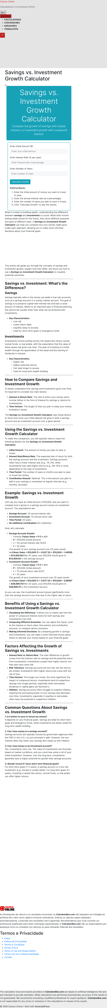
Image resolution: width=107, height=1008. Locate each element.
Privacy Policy (11, 947)
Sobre (7, 938)
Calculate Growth (20, 182)
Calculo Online (7, 1)
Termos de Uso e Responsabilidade (21, 954)
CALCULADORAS (12, 19)
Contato (8, 957)
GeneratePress (42, 1006)
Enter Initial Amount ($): (21, 146)
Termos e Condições (14, 944)
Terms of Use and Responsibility (20, 951)
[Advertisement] (53, 53)
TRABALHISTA (11, 29)
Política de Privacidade (15, 941)
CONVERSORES (12, 22)
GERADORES (10, 26)
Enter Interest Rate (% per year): (26, 157)
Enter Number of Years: (21, 168)
